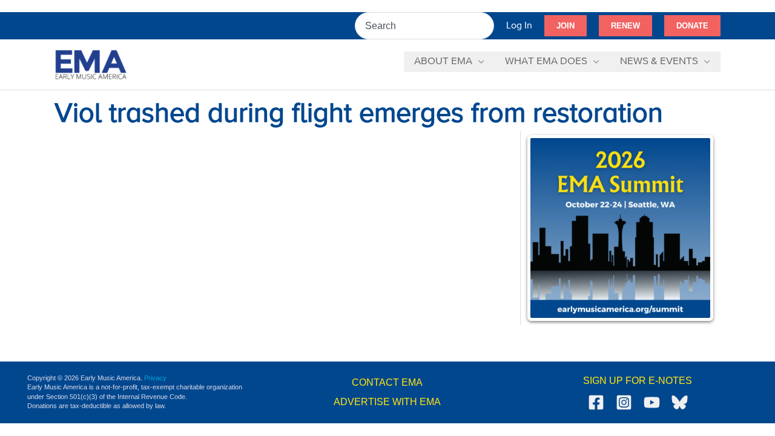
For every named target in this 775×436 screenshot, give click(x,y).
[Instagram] (624, 402)
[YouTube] (652, 402)
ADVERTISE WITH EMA (387, 402)
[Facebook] (596, 402)
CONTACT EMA (387, 382)
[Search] (485, 26)
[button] (565, 26)
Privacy (155, 378)
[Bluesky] (679, 402)
